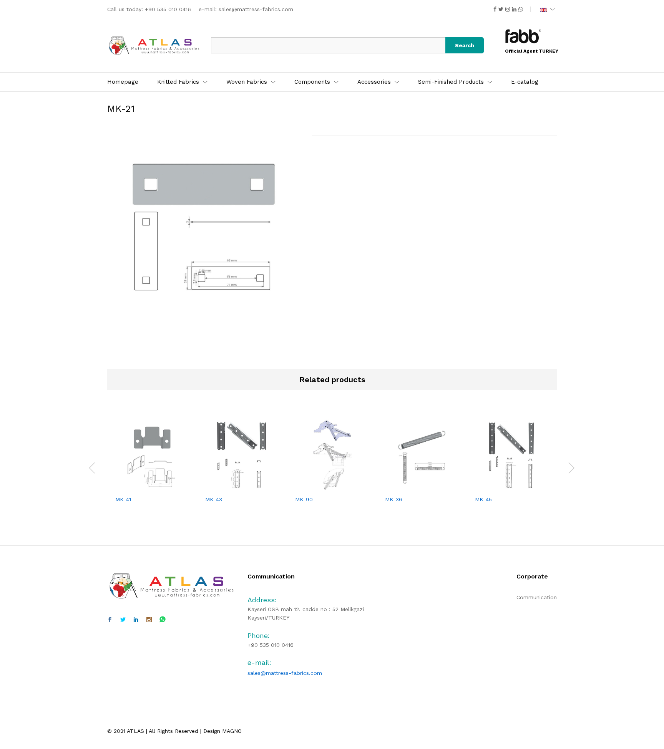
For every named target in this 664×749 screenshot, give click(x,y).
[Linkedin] (136, 620)
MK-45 (483, 499)
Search (464, 45)
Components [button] (312, 82)
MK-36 (393, 499)
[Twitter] (122, 620)
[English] (547, 9)
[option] (152, 466)
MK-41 (123, 499)
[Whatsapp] (162, 619)
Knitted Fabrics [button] (178, 82)
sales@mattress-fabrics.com (256, 9)
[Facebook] (109, 620)
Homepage (122, 82)
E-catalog (524, 82)
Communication (536, 597)
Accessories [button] (374, 82)
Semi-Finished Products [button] (451, 82)
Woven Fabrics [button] (246, 82)
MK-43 (213, 499)
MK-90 (304, 499)
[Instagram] (149, 620)
